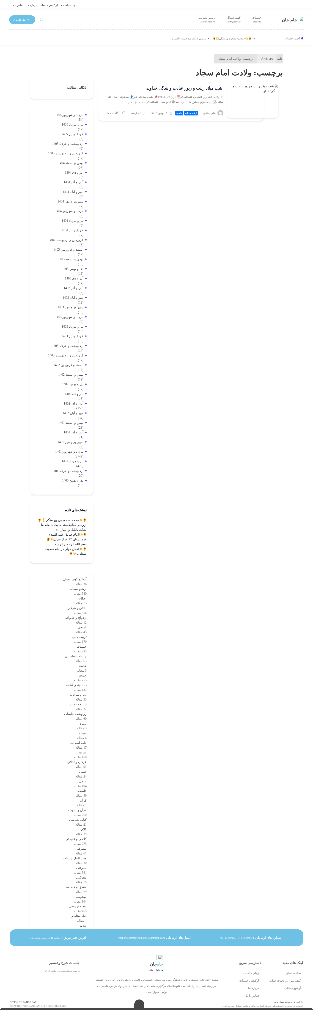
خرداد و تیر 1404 (72, 230)
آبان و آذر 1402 (73, 403)
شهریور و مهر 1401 (70, 442)
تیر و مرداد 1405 (72, 124)
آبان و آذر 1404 (73, 182)
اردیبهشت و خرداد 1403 (67, 346)
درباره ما (31, 5)
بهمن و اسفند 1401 (70, 422)
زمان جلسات (68, 5)
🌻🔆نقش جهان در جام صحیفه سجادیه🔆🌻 (66, 551)
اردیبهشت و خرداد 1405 (67, 143)
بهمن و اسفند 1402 (70, 374)
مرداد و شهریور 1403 (69, 317)
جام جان (289, 20)
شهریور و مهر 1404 (70, 201)
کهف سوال (233, 19)
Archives (267, 58)
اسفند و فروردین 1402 (68, 365)
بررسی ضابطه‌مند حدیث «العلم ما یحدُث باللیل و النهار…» (183, 38)
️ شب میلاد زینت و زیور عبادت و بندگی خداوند (184, 88)
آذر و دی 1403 (74, 278)
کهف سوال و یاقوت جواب (285, 980)
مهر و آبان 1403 (73, 297)
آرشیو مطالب (207, 19)
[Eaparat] (59, 38)
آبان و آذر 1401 (73, 432)
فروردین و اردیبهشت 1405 (65, 153)
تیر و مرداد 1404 (72, 220)
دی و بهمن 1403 (72, 269)
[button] (22, 19)
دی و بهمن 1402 (72, 384)
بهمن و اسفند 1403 (70, 259)
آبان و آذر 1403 (73, 288)
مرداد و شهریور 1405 (69, 115)
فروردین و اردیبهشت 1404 (65, 240)
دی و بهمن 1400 (72, 480)
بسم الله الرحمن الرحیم (71, 544)
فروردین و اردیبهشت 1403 (65, 355)
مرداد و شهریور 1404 (69, 211)
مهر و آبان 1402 (73, 413)
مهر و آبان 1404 (73, 192)
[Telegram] (28, 38)
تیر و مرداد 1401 (72, 461)
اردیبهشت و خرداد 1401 (67, 471)
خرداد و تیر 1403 (72, 336)
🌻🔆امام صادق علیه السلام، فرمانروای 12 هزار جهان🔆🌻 (66, 537)
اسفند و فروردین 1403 (68, 249)
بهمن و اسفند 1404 (70, 163)
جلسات (256, 19)
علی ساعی (209, 113)
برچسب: (235, 58)
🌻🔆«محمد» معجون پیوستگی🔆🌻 (239, 38)
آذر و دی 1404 (74, 172)
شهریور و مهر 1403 (70, 307)
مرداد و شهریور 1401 (69, 451)
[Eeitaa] (43, 38)
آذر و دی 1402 (74, 394)
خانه (280, 58)
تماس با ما (17, 5)
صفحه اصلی (293, 973)
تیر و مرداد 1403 (72, 326)
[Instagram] (13, 38)
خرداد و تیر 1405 (72, 134)
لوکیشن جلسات (49, 5)
